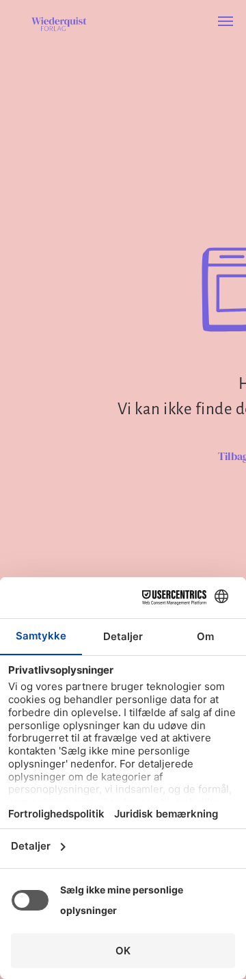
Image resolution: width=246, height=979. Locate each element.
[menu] (225, 21)
